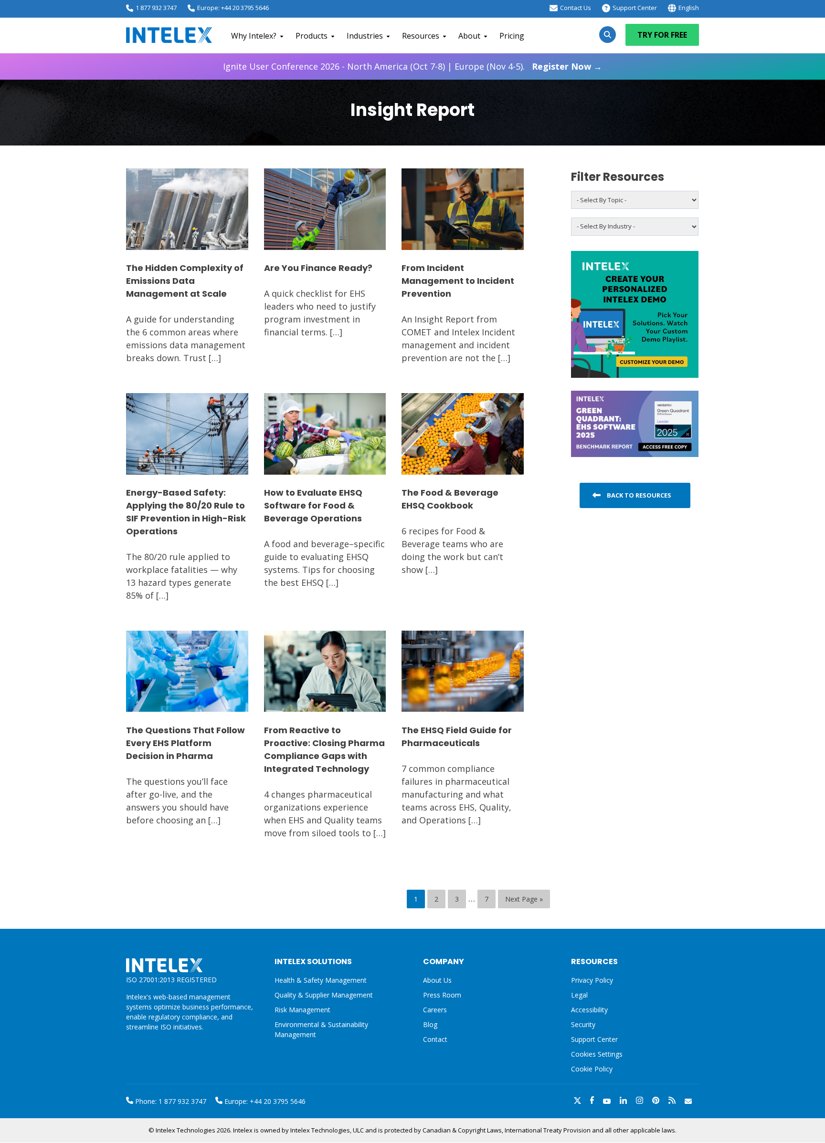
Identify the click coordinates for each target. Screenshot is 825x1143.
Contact (435, 1039)
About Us (437, 980)
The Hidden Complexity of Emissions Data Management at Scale (184, 281)
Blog (430, 1024)
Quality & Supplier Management (324, 994)
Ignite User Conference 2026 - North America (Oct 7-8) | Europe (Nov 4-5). (412, 66)
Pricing (511, 36)
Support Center (635, 7)
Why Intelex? (253, 36)
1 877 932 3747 (156, 7)
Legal (579, 994)
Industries (365, 36)
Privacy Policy (592, 980)
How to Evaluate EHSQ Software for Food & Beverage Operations (313, 505)
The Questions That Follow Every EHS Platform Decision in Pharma (185, 743)
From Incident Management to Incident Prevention (458, 281)
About (469, 36)
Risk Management (302, 1009)
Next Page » (524, 899)
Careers (435, 1009)
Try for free (662, 35)
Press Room (442, 994)
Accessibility (589, 1009)
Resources (420, 36)
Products (312, 36)
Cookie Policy (592, 1068)
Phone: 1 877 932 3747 (169, 1101)
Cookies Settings (597, 1054)
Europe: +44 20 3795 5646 (233, 7)
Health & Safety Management (321, 980)
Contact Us (575, 7)
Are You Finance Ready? (318, 268)
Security (583, 1024)
